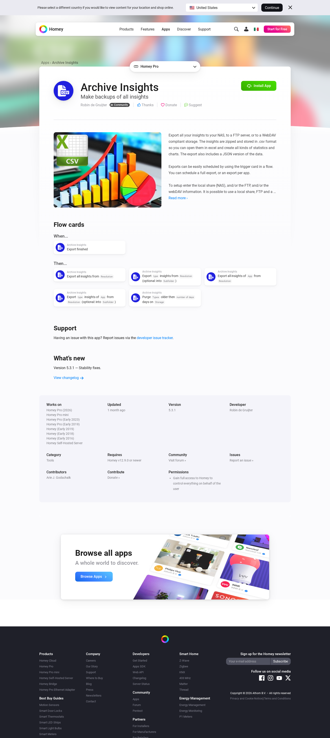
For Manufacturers (144, 732)
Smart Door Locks (50, 710)
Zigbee (183, 666)
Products (126, 29)
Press (89, 689)
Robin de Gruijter (241, 410)
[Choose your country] (256, 29)
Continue (272, 8)
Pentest (138, 710)
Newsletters (93, 695)
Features (147, 29)
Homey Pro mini (49, 672)
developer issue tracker (155, 338)
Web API (138, 672)
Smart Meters (48, 734)
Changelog (139, 678)
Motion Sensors (49, 705)
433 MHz (185, 678)
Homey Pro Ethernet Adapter (57, 689)
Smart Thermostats (51, 716)
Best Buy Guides (51, 698)
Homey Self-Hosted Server (56, 678)
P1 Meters (185, 716)
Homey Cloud (47, 660)
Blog (89, 684)
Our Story (92, 666)
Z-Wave (184, 660)
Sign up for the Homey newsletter (265, 654)
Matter (183, 684)
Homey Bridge (48, 684)
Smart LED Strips (50, 722)
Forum (137, 705)
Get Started (140, 660)
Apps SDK (139, 666)
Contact (91, 701)
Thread (183, 689)
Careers (91, 660)
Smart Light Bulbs (50, 728)
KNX (182, 672)
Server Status (141, 684)
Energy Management (192, 705)
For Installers (141, 726)
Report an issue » (241, 460)
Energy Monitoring (190, 710)
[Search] (236, 29)
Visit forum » (177, 460)
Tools (50, 460)
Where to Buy (94, 678)
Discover (184, 29)
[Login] (246, 29)
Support (204, 29)
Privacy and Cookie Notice (246, 698)
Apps (166, 29)
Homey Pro (46, 666)
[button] (222, 8)
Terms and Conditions (277, 698)
